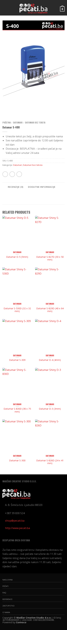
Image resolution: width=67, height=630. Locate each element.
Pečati (5, 586)
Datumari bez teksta (35, 122)
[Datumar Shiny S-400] (33, 58)
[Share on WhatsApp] (5, 174)
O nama (6, 612)
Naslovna (7, 579)
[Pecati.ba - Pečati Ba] (33, 8)
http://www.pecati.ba (17, 528)
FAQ (4, 592)
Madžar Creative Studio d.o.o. (33, 617)
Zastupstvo (8, 605)
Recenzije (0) (15, 186)
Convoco (21, 622)
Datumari (18, 122)
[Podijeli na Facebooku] (12, 174)
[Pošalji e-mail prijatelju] (19, 174)
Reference (7, 599)
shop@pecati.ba (14, 520)
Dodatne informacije (41, 186)
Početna (6, 122)
